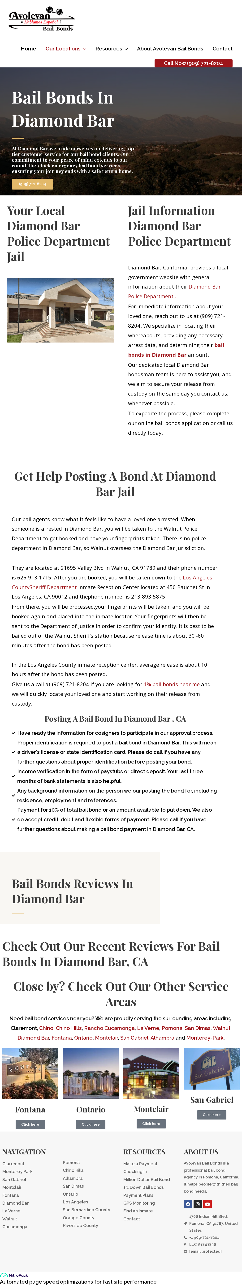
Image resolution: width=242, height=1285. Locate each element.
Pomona (172, 1028)
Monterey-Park (205, 1038)
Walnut (221, 1028)
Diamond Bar (33, 1038)
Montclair (106, 1038)
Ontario (83, 1038)
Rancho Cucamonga (109, 1028)
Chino (46, 1028)
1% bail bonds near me (172, 684)
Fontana (62, 1038)
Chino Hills (69, 1028)
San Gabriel (134, 1038)
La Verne (148, 1028)
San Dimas (198, 1028)
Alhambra (162, 1038)
